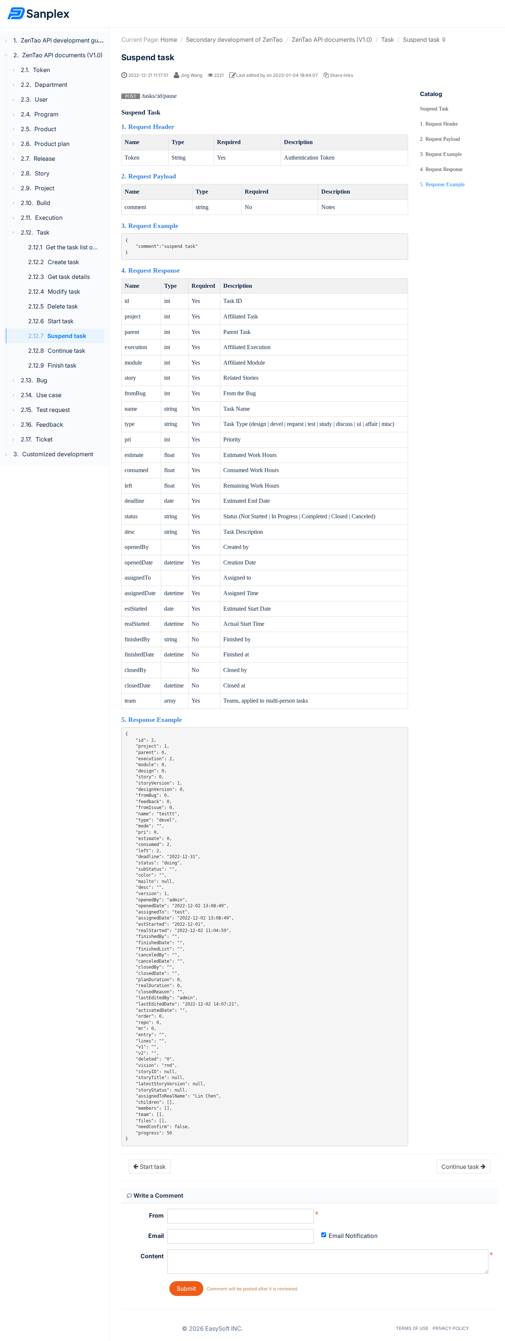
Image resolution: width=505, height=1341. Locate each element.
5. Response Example (442, 184)
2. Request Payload (440, 139)
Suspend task (66, 335)
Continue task (66, 350)
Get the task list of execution (84, 247)
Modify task (64, 291)
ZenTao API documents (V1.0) (332, 39)
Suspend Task (434, 109)
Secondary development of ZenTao (234, 39)
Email (156, 1235)
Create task (63, 262)
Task (387, 39)
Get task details (69, 276)
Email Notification (353, 1235)
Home (168, 39)
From (156, 1215)
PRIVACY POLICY (451, 1328)
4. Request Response (441, 169)
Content (152, 1256)
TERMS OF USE (412, 1328)
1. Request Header (439, 124)
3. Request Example (441, 154)
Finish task (62, 365)
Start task (61, 321)
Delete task (62, 306)
